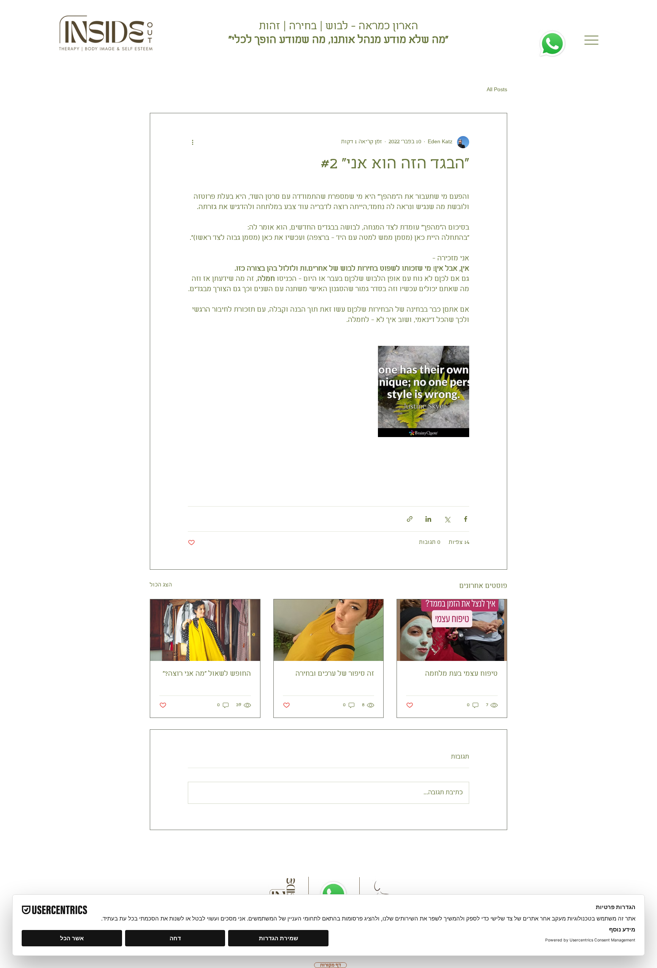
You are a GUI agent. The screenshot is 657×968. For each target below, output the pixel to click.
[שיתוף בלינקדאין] (428, 519)
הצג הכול (161, 585)
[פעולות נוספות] (192, 142)
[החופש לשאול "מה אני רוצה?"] (205, 630)
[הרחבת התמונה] (423, 391)
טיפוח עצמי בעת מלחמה (461, 674)
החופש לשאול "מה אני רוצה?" (207, 674)
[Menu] (591, 40)
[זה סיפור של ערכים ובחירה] (329, 630)
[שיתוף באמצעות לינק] (409, 519)
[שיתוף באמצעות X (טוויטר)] (447, 519)
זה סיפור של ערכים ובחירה (334, 674)
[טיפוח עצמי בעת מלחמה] (452, 630)
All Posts (497, 90)
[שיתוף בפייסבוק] (465, 519)
